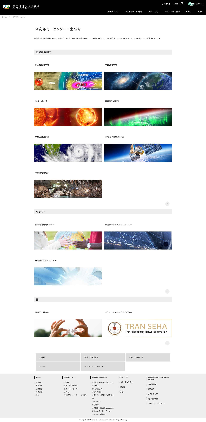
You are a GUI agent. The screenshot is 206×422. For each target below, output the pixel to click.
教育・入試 (153, 11)
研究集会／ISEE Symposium (103, 408)
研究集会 (39, 388)
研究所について (114, 11)
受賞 (37, 395)
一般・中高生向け (172, 11)
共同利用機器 (97, 392)
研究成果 (39, 392)
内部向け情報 (153, 398)
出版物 (188, 11)
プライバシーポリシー (156, 403)
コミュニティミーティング (102, 411)
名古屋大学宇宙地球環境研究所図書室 (159, 378)
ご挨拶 (42, 357)
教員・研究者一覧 (136, 357)
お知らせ (39, 382)
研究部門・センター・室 (94, 366)
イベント (39, 385)
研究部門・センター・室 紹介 (75, 395)
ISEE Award (96, 401)
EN (182, 4)
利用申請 (95, 385)
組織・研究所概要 (91, 357)
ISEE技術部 (152, 384)
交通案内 (167, 4)
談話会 (42, 366)
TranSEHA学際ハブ (99, 414)
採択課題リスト (98, 388)
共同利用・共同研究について (103, 382)
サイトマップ (153, 394)
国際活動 (95, 404)
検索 (176, 4)
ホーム (4, 17)
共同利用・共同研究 (133, 11)
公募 (200, 11)
